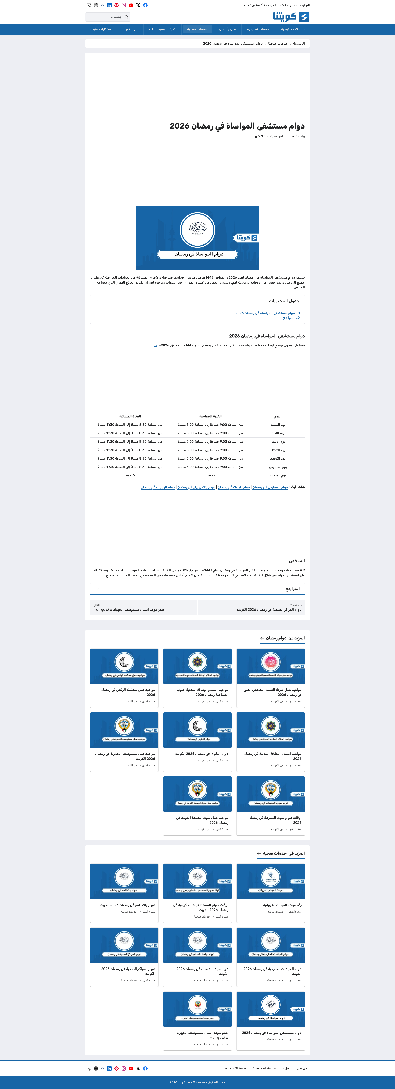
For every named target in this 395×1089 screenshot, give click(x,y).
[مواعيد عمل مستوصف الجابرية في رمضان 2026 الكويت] (124, 742)
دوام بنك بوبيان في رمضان (196, 487)
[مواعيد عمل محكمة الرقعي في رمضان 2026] (124, 678)
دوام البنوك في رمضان (234, 487)
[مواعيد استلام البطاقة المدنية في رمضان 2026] (271, 742)
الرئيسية (299, 43)
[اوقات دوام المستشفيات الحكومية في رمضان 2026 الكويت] (197, 893)
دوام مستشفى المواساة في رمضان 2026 (267, 313)
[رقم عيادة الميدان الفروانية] (271, 893)
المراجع (291, 318)
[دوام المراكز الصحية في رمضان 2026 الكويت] (124, 957)
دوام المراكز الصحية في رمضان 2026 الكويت (269, 610)
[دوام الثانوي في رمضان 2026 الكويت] (197, 742)
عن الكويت (277, 701)
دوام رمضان (276, 638)
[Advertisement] (197, 86)
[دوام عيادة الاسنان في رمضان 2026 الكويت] (197, 957)
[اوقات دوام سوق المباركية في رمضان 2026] (271, 805)
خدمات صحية (278, 43)
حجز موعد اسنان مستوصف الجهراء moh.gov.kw (129, 610)
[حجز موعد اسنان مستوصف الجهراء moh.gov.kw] (197, 1021)
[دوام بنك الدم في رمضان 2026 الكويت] (124, 893)
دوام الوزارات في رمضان (158, 487)
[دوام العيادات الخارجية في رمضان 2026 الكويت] (271, 957)
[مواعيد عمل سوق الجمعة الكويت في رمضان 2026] (197, 805)
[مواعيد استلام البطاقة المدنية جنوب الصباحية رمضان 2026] (197, 678)
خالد (291, 136)
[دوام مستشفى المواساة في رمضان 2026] (271, 1021)
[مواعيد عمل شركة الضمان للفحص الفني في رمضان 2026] (271, 678)
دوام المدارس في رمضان (270, 487)
